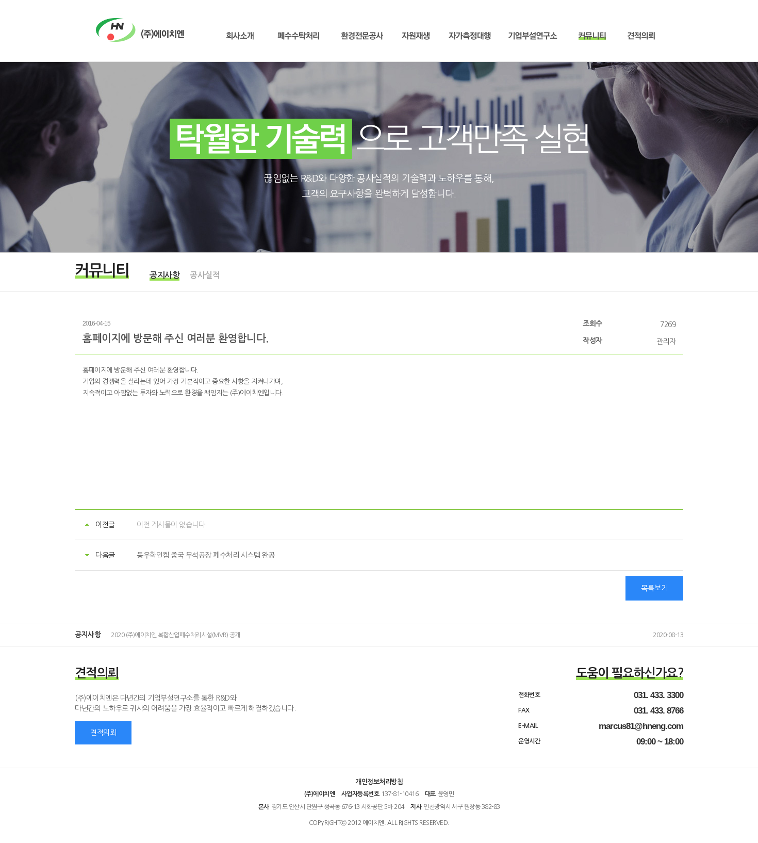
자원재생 (415, 36)
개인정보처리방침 (379, 782)
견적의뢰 (641, 36)
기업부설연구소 (533, 36)
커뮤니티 (591, 36)
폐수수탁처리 (298, 36)
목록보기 (654, 588)
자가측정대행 (469, 36)
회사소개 (240, 36)
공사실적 (205, 275)
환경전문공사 (361, 36)
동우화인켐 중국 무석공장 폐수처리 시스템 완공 (206, 555)
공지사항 (164, 275)
